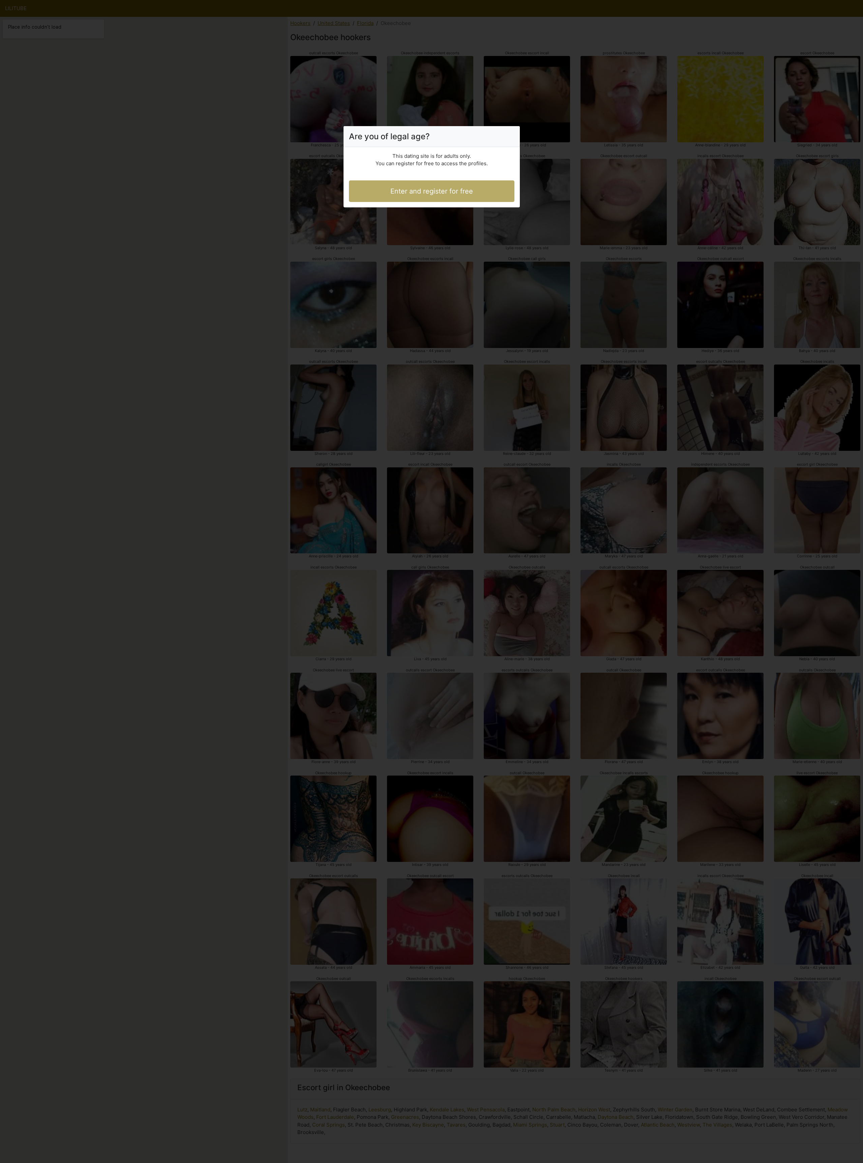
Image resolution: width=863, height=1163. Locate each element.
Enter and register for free (431, 191)
